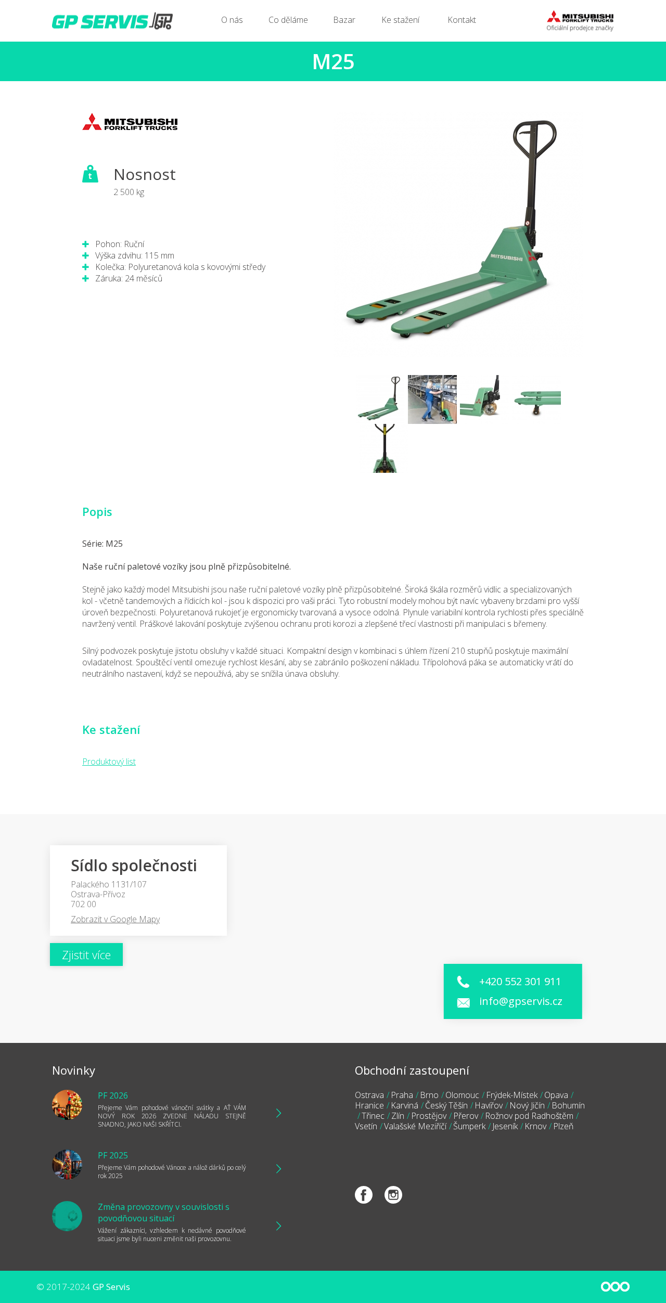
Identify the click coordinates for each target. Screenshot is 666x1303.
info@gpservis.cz (520, 1001)
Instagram (393, 1195)
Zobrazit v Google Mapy (115, 919)
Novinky (73, 1070)
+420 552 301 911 (520, 981)
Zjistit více (86, 954)
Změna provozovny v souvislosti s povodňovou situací (163, 1212)
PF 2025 (113, 1155)
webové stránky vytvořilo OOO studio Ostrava (615, 1287)
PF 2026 (113, 1095)
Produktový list (109, 761)
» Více (273, 1113)
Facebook (364, 1195)
